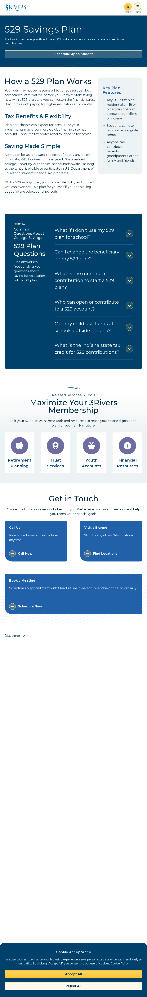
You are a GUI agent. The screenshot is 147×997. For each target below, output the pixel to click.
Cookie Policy (120, 963)
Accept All (73, 974)
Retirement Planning (19, 463)
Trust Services (55, 463)
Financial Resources (127, 463)
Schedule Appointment (73, 54)
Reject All (73, 986)
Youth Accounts (91, 463)
